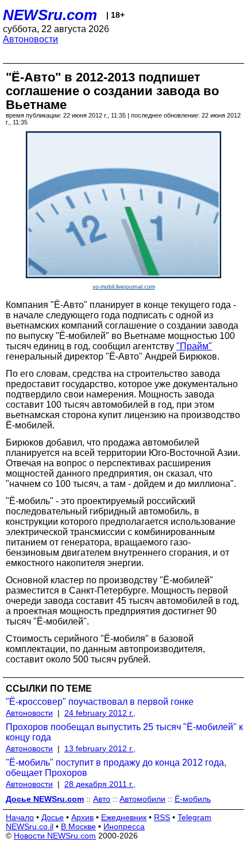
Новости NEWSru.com (55, 835)
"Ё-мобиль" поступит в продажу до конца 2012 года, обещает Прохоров (116, 768)
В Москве (78, 826)
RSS (162, 817)
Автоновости (30, 39)
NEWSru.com (50, 15)
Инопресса (124, 826)
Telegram (194, 817)
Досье (52, 817)
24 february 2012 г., (100, 712)
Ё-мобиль (193, 799)
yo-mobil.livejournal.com (123, 286)
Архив (82, 817)
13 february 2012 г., (100, 748)
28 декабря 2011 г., (100, 784)
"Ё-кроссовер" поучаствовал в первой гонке (100, 702)
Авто (101, 799)
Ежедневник (123, 817)
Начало (20, 817)
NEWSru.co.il (29, 826)
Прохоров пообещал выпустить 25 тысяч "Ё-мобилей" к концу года (124, 732)
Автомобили (142, 799)
